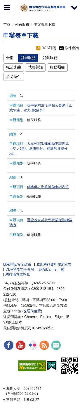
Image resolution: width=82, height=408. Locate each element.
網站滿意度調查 (17, 274)
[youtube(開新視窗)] (20, 345)
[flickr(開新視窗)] (32, 345)
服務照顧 (57, 67)
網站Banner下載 (52, 269)
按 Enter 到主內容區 (7, 1)
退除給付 (13, 77)
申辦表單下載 (44, 24)
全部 (10, 58)
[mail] (56, 345)
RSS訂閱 (49, 48)
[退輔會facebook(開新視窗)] (8, 345)
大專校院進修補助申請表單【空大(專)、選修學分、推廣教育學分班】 (39, 149)
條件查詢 (72, 48)
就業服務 (49, 58)
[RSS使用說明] (44, 345)
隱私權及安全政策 (17, 264)
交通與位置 (32, 311)
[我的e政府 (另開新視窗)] (51, 365)
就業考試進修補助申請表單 (48, 187)
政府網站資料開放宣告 (54, 264)
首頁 (6, 24)
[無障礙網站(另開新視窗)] (32, 365)
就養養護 (35, 67)
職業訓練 (13, 67)
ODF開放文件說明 (19, 269)
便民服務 (22, 24)
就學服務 (28, 58)
